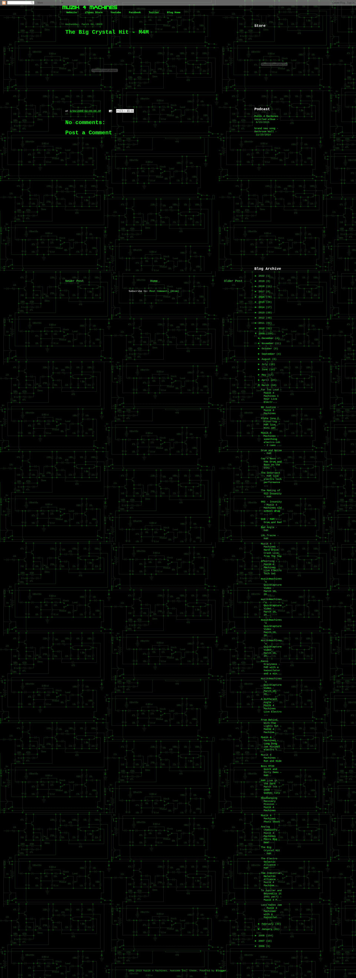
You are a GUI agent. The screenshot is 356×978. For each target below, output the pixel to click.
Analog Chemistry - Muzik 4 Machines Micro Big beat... (270, 834)
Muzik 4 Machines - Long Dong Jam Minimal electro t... (271, 743)
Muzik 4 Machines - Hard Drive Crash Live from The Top (271, 550)
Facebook (135, 12)
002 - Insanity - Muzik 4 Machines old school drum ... (271, 508)
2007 (262, 940)
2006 (262, 946)
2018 (262, 286)
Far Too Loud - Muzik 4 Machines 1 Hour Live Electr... (271, 396)
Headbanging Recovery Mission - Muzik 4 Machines (269, 804)
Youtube (116, 12)
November (268, 343)
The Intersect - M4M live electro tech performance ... (271, 479)
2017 (262, 291)
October (267, 348)
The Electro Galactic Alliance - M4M (269, 863)
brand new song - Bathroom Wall (266, 130)
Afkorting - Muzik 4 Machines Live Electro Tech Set (271, 567)
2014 (262, 307)
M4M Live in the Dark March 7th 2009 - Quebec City (270, 786)
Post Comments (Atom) (164, 291)
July (265, 364)
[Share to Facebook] (128, 111)
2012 (262, 317)
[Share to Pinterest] (132, 111)
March (266, 385)
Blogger (221, 970)
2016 (262, 296)
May (265, 374)
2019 (262, 281)
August (267, 359)
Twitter (154, 12)
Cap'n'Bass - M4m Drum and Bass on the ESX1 (271, 463)
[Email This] (118, 111)
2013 (262, 312)
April (266, 380)
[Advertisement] (154, 246)
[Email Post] (111, 110)
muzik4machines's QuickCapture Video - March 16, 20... (271, 586)
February (268, 923)
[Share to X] (125, 111)
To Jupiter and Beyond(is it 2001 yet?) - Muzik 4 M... (271, 895)
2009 (262, 333)
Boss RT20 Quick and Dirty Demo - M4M (271, 771)
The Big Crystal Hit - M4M (270, 850)
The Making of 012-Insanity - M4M (271, 493)
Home (154, 281)
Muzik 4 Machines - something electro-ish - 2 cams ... (271, 439)
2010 (262, 328)
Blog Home (173, 12)
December (268, 338)
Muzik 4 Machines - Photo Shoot (270, 818)
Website (71, 12)
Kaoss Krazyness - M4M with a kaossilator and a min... (271, 667)
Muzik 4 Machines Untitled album (266, 118)
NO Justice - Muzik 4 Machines (270, 410)
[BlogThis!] (121, 111)
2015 (262, 302)
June (265, 369)
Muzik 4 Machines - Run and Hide (271, 758)
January (267, 929)
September (269, 353)
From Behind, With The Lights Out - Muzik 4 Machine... (271, 726)
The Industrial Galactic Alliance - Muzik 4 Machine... (271, 879)
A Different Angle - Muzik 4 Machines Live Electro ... (271, 707)
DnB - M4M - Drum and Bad (271, 521)
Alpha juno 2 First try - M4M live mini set (270, 423)
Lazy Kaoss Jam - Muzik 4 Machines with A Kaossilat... (271, 911)
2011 (262, 322)
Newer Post (74, 281)
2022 (262, 275)
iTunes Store (94, 12)
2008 (262, 935)
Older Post (233, 281)
